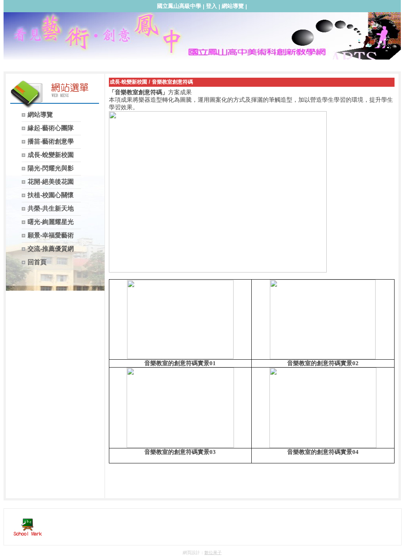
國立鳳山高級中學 (179, 6)
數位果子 (213, 552)
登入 (211, 6)
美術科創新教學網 (201, 39)
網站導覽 (233, 6)
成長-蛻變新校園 (128, 82)
